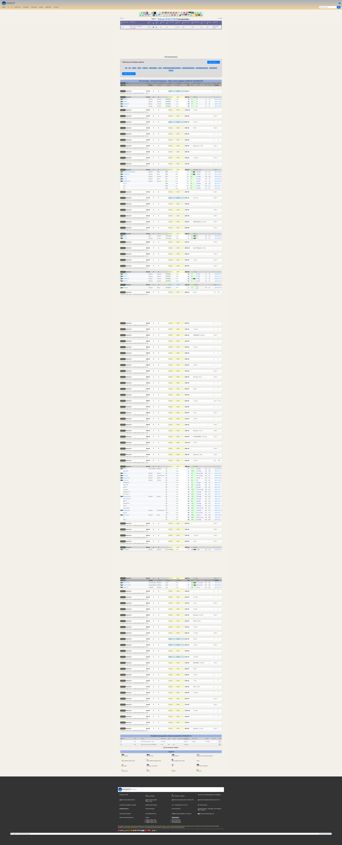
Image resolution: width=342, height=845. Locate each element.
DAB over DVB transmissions (126, 817)
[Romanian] (152, 830)
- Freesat (202, 810)
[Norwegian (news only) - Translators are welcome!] (128, 830)
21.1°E (172, 19)
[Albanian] (156, 830)
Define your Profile (150, 796)
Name (124, 85)
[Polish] (135, 830)
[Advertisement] (171, 42)
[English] (119, 830)
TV (129, 68)
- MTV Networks (217, 808)
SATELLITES (17, 7)
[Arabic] (145, 830)
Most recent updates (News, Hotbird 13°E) (183, 799)
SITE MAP (56, 7)
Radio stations (153, 68)
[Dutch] (122, 830)
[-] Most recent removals (188, 68)
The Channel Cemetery (125, 813)
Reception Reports (150, 808)
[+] (8, 7)
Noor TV (125, 468)
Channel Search (203, 805)
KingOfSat (326, 833)
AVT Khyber (126, 549)
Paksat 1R (163, 19)
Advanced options (213, 62)
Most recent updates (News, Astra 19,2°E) (209, 799)
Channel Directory (176, 808)
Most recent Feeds (176, 821)
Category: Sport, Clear (151, 819)
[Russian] (149, 830)
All (126, 68)
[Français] (120, 830)
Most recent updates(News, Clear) (151, 800)
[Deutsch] (124, 830)
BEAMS (41, 7)
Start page (134, 789)
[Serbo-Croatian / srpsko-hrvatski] (150, 830)
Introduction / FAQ (123, 794)
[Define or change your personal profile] (340, 3)
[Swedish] (126, 830)
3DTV (139, 68)
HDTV (134, 68)
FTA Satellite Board (176, 822)
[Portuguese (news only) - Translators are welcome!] (130, 830)
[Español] (132, 830)
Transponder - (213, 68)
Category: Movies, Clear (151, 822)
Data (160, 68)
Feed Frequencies (176, 819)
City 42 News (126, 174)
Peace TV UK (126, 582)
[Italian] (134, 830)
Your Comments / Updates (171, 747)
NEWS (3, 7)
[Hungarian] (154, 830)
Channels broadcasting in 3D (207, 813)
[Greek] (141, 830)
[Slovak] (139, 830)
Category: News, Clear (151, 821)
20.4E (219, 18)
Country (150, 85)
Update (217, 85)
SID (188, 85)
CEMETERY (48, 7)
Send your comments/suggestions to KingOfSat (209, 794)
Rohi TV (125, 179)
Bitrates (171, 70)
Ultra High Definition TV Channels (183, 813)
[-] (11, 7)
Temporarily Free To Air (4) (181, 805)
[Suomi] (143, 830)
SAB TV (125, 236)
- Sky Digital (210, 808)
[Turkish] (147, 830)
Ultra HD (145, 68)
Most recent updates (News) (128, 799)
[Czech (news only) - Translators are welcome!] (137, 830)
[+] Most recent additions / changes (171, 68)
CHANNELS (26, 7)
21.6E (122, 18)
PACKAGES (34, 7)
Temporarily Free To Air (201, 68)
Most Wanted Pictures (151, 813)
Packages (200, 808)
